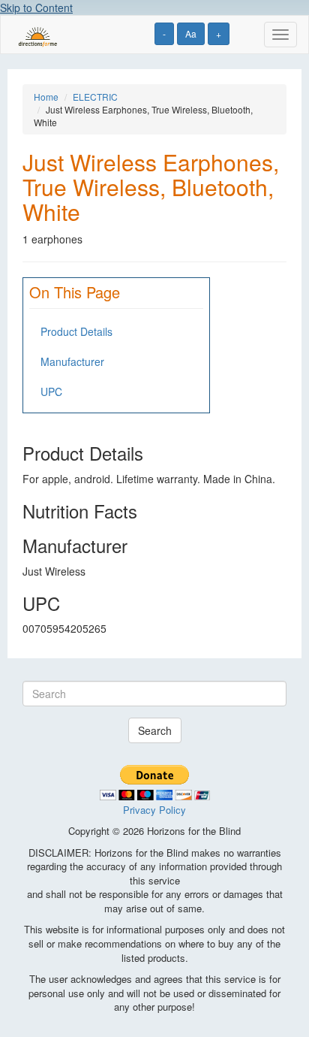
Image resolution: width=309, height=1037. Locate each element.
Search (155, 730)
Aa (190, 33)
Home (46, 96)
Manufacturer (72, 361)
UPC (51, 391)
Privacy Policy (154, 810)
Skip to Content (36, 7)
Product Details (76, 331)
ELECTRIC (95, 96)
